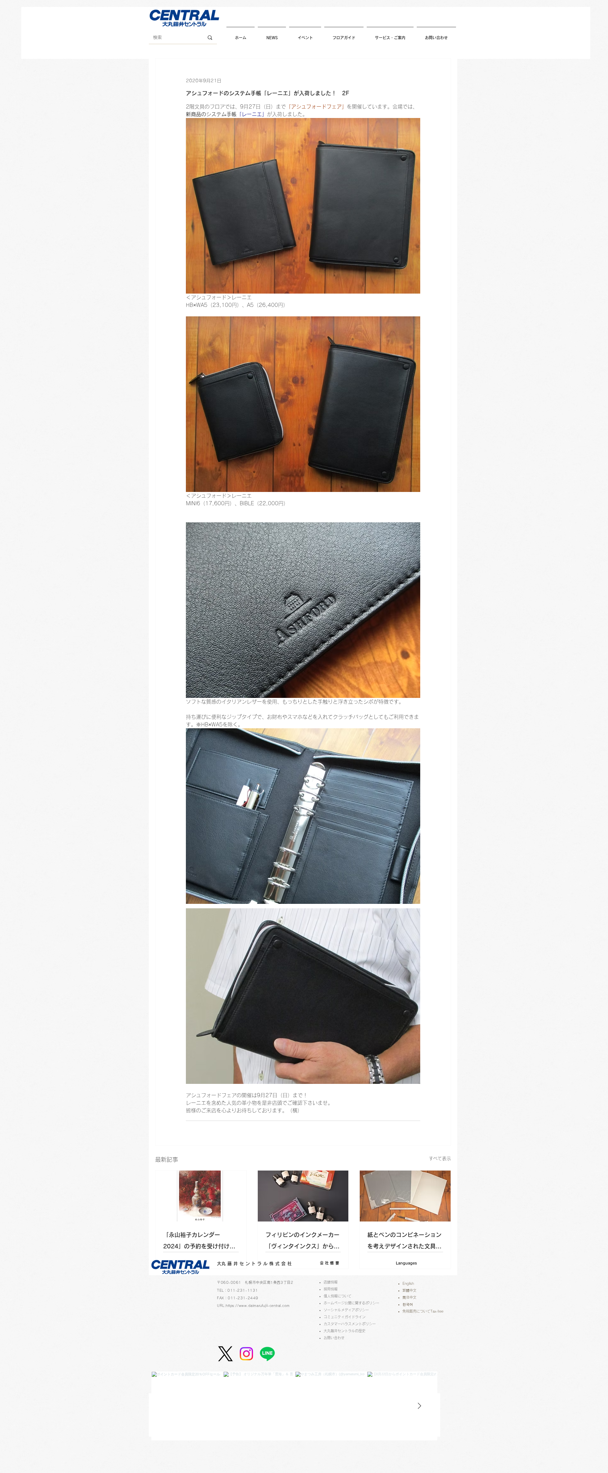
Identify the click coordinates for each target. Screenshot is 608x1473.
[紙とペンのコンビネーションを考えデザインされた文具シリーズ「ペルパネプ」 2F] (405, 1196)
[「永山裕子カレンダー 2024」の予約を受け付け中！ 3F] (200, 1196)
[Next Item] (419, 1406)
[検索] (210, 38)
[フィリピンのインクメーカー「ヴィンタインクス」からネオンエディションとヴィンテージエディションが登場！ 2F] (303, 1196)
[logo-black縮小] (225, 1354)
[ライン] (267, 1354)
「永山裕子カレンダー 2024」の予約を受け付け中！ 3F (196, 1242)
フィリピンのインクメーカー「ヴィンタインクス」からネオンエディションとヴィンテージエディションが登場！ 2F (302, 1242)
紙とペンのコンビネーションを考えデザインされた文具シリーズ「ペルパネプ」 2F (404, 1242)
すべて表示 (440, 1158)
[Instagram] (246, 1354)
